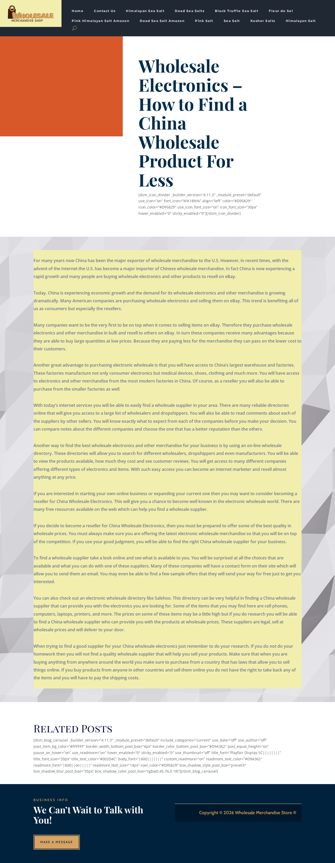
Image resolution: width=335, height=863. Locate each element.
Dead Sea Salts (189, 11)
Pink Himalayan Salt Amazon (100, 21)
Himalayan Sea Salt (145, 11)
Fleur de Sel (281, 11)
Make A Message (56, 842)
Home (77, 11)
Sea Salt (232, 21)
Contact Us (104, 11)
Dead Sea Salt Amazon (162, 21)
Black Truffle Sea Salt (236, 11)
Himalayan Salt (301, 21)
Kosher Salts (262, 21)
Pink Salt (204, 21)
